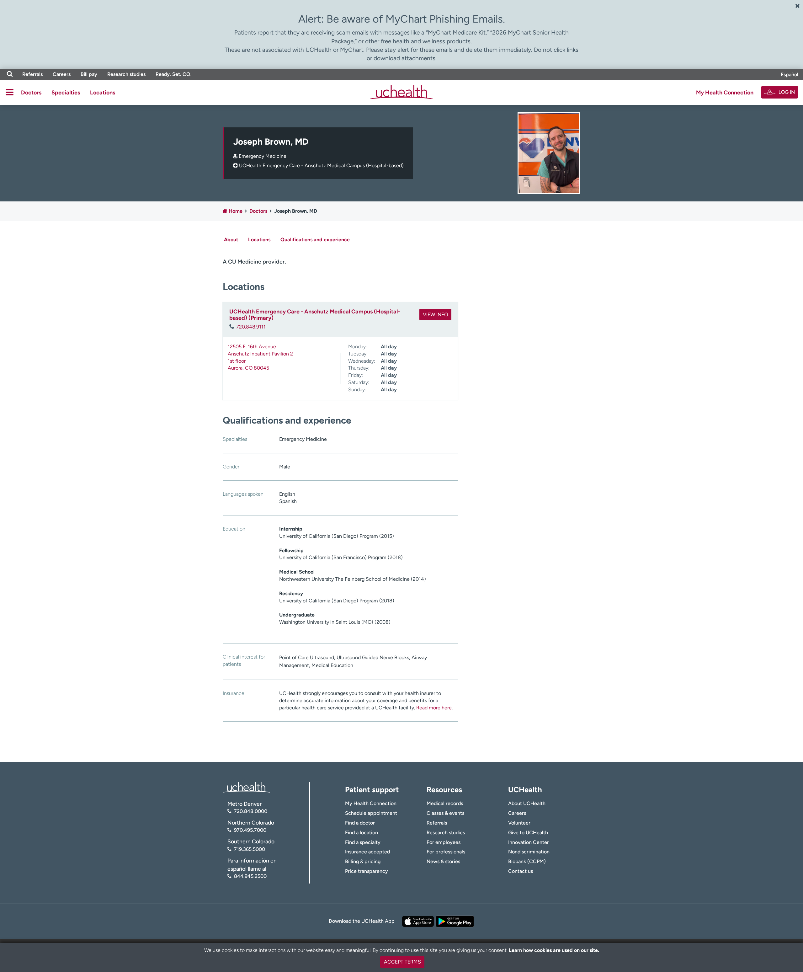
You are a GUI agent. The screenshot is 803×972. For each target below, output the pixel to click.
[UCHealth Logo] (246, 787)
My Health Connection (724, 92)
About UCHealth (526, 803)
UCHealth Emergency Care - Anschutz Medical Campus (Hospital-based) (321, 165)
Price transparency (366, 871)
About (231, 240)
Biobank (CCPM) (527, 861)
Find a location (361, 833)
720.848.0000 (250, 811)
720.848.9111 (251, 327)
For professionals (446, 852)
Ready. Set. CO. (174, 74)
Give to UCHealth (528, 833)
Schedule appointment (371, 813)
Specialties (65, 92)
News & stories (443, 861)
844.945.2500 (250, 876)
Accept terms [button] (402, 962)
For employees (443, 842)
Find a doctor (360, 823)
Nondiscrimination (529, 852)
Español (789, 74)
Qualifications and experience (315, 240)
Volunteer (519, 823)
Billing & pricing (362, 861)
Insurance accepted (367, 852)
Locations (102, 92)
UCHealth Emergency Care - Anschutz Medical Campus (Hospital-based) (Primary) (314, 314)
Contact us (520, 871)
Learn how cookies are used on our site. (554, 950)
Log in (787, 92)
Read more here (434, 708)
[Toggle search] (10, 74)
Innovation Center (528, 842)
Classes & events (445, 813)
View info (435, 315)
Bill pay (89, 74)
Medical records (445, 803)
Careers (62, 74)
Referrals (32, 74)
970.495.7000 (250, 830)
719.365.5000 (249, 849)
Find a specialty (362, 842)
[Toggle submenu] (10, 92)
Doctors (31, 92)
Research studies (126, 74)
